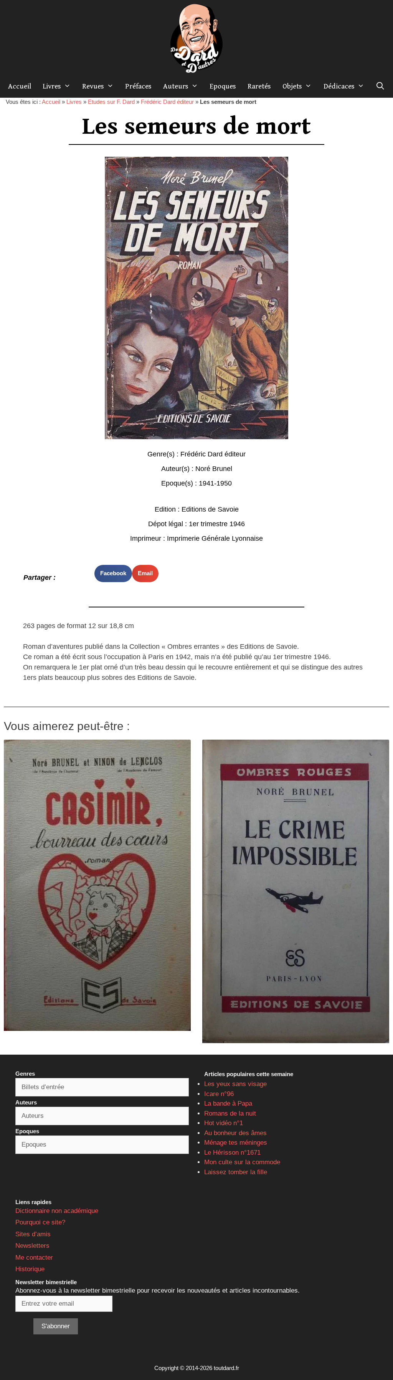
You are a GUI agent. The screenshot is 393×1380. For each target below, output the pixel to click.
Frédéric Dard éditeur (167, 101)
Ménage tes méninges (235, 1142)
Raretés (259, 86)
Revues (93, 86)
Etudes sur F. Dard (111, 101)
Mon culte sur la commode (242, 1162)
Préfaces (138, 86)
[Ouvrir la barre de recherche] (380, 86)
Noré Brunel (213, 469)
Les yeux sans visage (235, 1084)
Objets (292, 86)
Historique (30, 1269)
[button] (113, 573)
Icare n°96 (219, 1094)
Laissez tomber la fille (235, 1172)
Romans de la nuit (230, 1113)
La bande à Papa (228, 1103)
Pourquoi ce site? (40, 1222)
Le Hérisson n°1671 (232, 1152)
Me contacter (34, 1257)
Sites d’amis (33, 1234)
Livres (52, 86)
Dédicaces (339, 86)
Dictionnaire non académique (56, 1210)
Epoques (223, 86)
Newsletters (32, 1245)
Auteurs (175, 86)
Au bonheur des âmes (235, 1133)
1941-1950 (215, 483)
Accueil (19, 86)
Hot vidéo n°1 (223, 1123)
